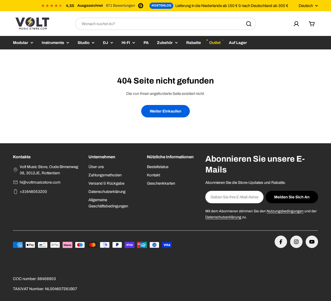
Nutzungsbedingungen (285, 211)
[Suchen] (249, 24)
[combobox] (165, 24)
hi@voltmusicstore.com (40, 182)
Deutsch (306, 6)
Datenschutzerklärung (223, 217)
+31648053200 (33, 192)
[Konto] (296, 24)
